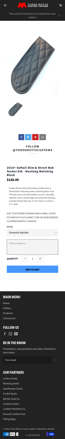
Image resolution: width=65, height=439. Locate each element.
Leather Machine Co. (14, 409)
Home (6, 303)
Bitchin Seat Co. (11, 399)
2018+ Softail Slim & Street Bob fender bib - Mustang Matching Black (30, 171)
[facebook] (21, 137)
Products (8, 313)
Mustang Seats (11, 383)
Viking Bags (9, 419)
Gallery (7, 308)
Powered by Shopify (45, 428)
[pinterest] (35, 137)
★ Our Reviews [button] (32, 435)
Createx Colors (11, 404)
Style (10, 227)
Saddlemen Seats (12, 389)
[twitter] (28, 137)
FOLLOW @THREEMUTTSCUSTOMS (32, 148)
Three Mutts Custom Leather (23, 428)
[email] (42, 137)
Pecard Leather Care (14, 414)
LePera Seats (10, 378)
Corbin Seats (10, 394)
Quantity (12, 258)
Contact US (9, 318)
